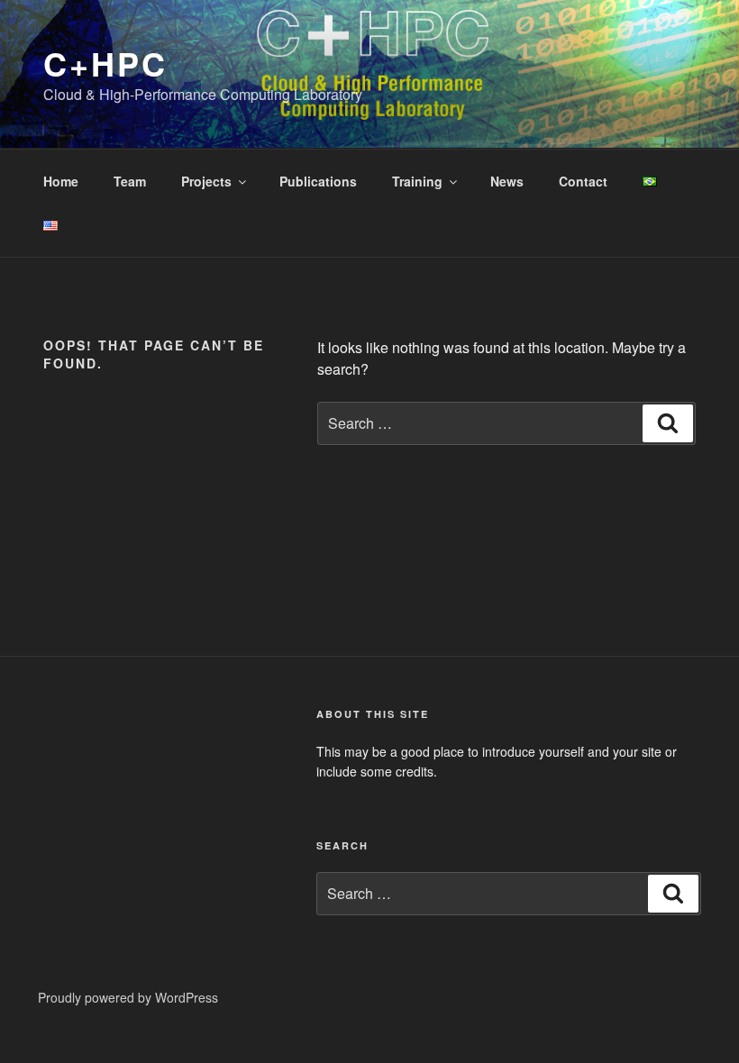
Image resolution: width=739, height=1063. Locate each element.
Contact (583, 181)
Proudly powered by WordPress (128, 997)
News (507, 181)
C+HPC (105, 63)
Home (60, 181)
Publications (318, 181)
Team (130, 181)
